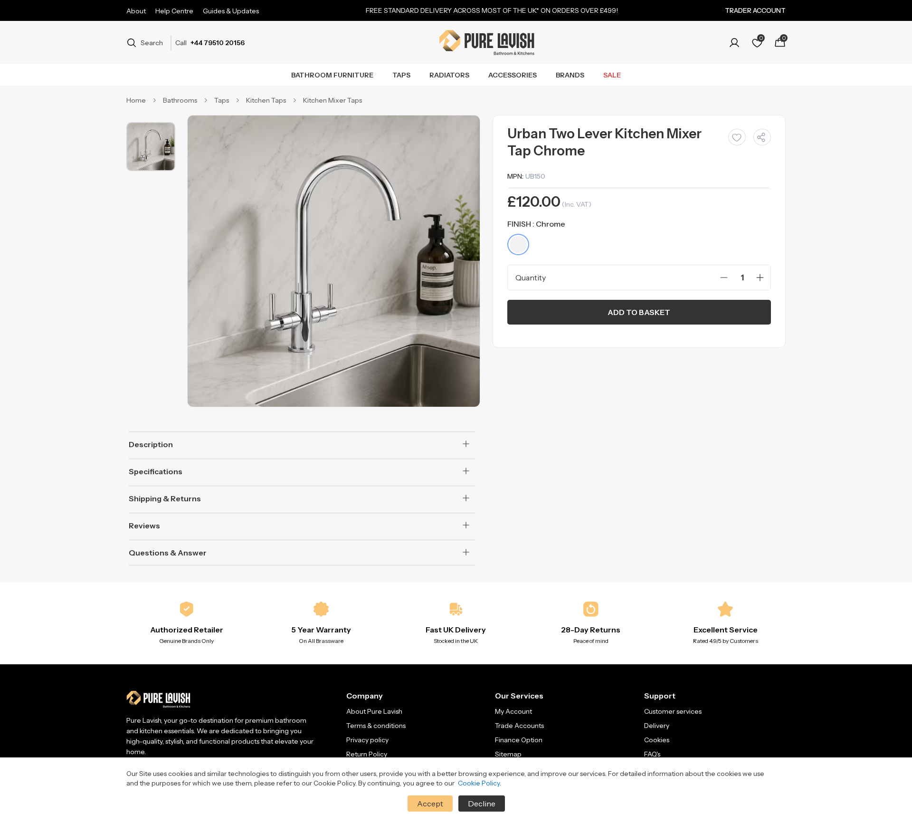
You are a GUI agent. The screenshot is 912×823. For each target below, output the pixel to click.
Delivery (656, 725)
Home (136, 100)
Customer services (673, 711)
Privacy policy (367, 740)
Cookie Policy (479, 783)
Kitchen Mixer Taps (332, 100)
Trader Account (755, 10)
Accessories (512, 75)
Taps (401, 75)
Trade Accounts (519, 725)
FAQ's (652, 754)
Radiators (449, 75)
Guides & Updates (231, 11)
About (136, 11)
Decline (481, 803)
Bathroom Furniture (332, 75)
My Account (513, 711)
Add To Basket (639, 312)
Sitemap (508, 754)
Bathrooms (180, 100)
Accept (430, 803)
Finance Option (518, 740)
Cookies (656, 740)
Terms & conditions (376, 725)
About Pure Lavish (374, 711)
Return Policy (366, 754)
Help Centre (174, 11)
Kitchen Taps (266, 100)
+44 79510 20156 (217, 42)
